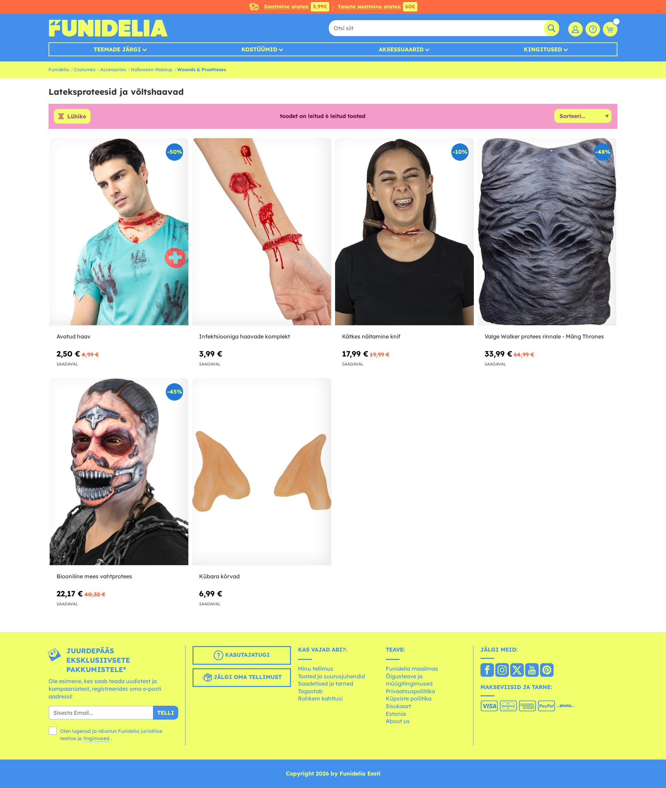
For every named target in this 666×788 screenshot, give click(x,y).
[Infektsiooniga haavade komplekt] (261, 232)
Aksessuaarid (401, 49)
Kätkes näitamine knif (371, 336)
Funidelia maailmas (412, 668)
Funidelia (59, 69)
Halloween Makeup (151, 69)
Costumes (84, 69)
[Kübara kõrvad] (261, 472)
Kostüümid (259, 49)
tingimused (96, 738)
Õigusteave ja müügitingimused (409, 680)
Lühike (76, 116)
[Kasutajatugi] (593, 29)
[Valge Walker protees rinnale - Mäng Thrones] (547, 232)
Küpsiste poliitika (409, 698)
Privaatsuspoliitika (410, 691)
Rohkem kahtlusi (320, 698)
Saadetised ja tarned (325, 683)
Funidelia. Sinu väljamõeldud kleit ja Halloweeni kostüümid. (108, 28)
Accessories (113, 69)
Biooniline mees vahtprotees (94, 576)
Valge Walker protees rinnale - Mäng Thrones (544, 336)
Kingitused (543, 49)
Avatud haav (74, 336)
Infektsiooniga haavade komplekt (244, 336)
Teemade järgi (117, 49)
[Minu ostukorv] (610, 29)
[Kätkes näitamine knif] (404, 232)
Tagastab (310, 691)
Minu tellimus (315, 668)
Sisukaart (398, 706)
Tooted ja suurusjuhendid (331, 676)
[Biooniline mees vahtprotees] (119, 472)
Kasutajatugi (246, 655)
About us (398, 721)
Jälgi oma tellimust (247, 677)
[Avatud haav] (119, 232)
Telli (165, 712)
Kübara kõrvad (219, 576)
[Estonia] (487, 670)
